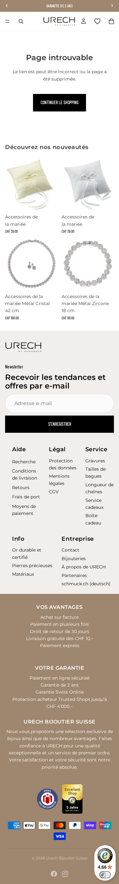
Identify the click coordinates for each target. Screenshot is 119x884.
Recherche (24, 462)
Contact (70, 550)
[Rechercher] (21, 21)
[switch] (105, 874)
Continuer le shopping (59, 102)
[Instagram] (65, 874)
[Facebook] (54, 874)
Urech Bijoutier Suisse (67, 858)
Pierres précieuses (32, 565)
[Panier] (111, 21)
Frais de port (26, 497)
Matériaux (23, 574)
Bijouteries (74, 558)
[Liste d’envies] (97, 21)
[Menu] (7, 21)
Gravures (95, 461)
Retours (21, 487)
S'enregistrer (59, 424)
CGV (54, 492)
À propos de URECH (84, 567)
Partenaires (74, 575)
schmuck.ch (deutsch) (86, 584)
